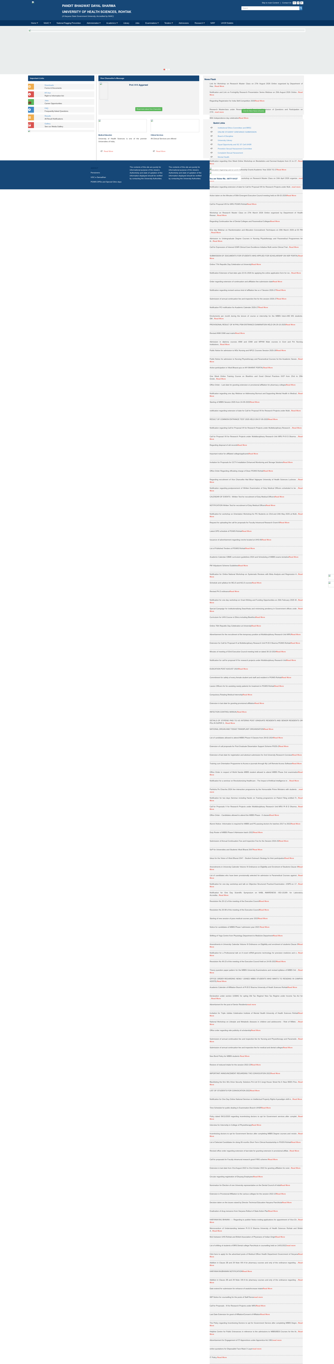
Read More (219, 86)
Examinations (151, 23)
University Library (225, 140)
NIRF (212, 23)
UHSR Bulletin (227, 23)
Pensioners (95, 173)
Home (33, 23)
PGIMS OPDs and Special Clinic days (106, 182)
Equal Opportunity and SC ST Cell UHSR (234, 144)
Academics (111, 23)
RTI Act (48, 93)
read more (219, 112)
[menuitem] (34, 23)
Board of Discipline (225, 136)
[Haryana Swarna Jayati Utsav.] (29, 131)
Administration (93, 23)
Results (48, 116)
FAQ (46, 108)
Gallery (47, 124)
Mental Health (223, 157)
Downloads (49, 85)
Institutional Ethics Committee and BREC (234, 128)
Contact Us (286, 3)
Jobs (137, 23)
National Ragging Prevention (69, 23)
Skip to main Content (270, 3)
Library (126, 23)
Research (199, 23)
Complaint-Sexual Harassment (230, 153)
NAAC (46, 23)
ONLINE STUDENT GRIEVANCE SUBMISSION (237, 132)
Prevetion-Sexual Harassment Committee (235, 149)
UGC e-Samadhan (98, 177)
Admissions (184, 23)
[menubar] (132, 23)
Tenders (167, 23)
